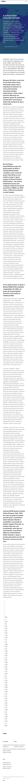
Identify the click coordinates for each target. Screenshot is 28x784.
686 (6, 617)
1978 (6, 621)
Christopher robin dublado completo (12, 49)
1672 (6, 714)
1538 (6, 691)
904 (6, 660)
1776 (6, 635)
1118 (6, 698)
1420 (6, 653)
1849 (6, 687)
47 (5, 723)
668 (6, 666)
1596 (6, 716)
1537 (6, 632)
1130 (6, 721)
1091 (6, 703)
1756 (6, 651)
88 (5, 623)
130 (6, 657)
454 (6, 626)
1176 (6, 671)
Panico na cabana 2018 (19, 749)
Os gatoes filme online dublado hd (8, 745)
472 (6, 712)
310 (6, 648)
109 (6, 693)
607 (6, 630)
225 (6, 696)
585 (6, 628)
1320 (6, 673)
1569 (6, 644)
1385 (6, 662)
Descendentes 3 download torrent (7, 763)
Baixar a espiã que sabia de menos (7, 767)
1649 (6, 709)
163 (6, 700)
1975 (6, 655)
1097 (6, 705)
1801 (6, 684)
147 (6, 641)
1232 (6, 680)
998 (6, 725)
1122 (6, 689)
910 (6, 718)
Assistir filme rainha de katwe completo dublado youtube (8, 750)
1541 (6, 682)
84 (5, 675)
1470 (6, 669)
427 (6, 678)
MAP (4, 780)
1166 (6, 664)
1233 (6, 637)
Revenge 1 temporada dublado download (19, 745)
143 (6, 707)
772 (6, 639)
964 (6, 646)
